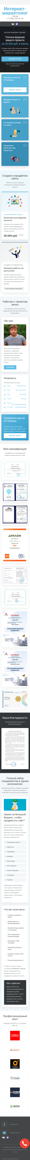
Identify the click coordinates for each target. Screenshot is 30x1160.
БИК (8, 394)
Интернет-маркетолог (15, 11)
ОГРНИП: (10, 407)
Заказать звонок (15, 90)
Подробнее (10, 367)
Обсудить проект (15, 59)
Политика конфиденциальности (10, 1158)
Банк (8, 390)
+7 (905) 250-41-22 (15, 18)
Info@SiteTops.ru (15, 1132)
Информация (14, 1124)
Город (9, 399)
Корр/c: (9, 403)
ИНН (8, 386)
